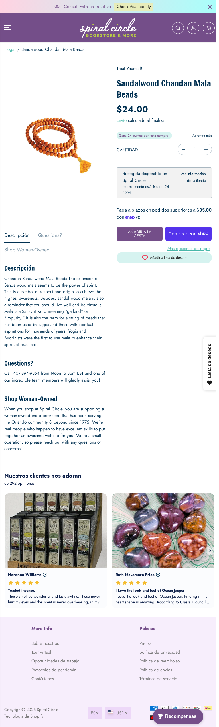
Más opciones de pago (186, 248)
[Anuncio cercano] (207, 7)
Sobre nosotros (44, 650)
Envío (120, 120)
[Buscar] (175, 28)
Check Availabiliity (132, 6)
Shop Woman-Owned (27, 249)
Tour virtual (41, 659)
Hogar (10, 49)
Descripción (17, 235)
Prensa (144, 650)
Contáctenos (42, 692)
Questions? (50, 235)
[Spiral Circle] (106, 28)
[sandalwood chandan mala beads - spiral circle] (54, 142)
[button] (7, 27)
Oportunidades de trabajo (48, 670)
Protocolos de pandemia (53, 683)
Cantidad (125, 150)
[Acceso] (190, 28)
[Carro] (206, 28)
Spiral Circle (47, 723)
